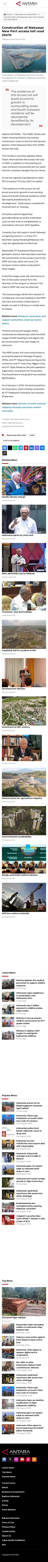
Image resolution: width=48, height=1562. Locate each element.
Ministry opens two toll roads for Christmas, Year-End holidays (19, 610)
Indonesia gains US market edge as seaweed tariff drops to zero (29, 1168)
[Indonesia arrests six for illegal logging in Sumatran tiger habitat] (8, 1107)
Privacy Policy (8, 1527)
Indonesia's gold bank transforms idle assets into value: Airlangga (29, 1193)
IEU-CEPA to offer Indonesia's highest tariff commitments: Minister (28, 1365)
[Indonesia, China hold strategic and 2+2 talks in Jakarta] (8, 1157)
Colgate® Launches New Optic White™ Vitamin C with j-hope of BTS (30, 1218)
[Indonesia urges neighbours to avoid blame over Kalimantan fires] (8, 996)
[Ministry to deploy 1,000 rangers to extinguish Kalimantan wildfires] (8, 1034)
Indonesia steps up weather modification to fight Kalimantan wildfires (30, 1403)
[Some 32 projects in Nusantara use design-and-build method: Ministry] (24, 859)
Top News (7, 1281)
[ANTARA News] (26, 4)
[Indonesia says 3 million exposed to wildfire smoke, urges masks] (8, 1009)
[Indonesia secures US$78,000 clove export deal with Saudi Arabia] (8, 1144)
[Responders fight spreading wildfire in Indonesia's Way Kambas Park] (8, 1328)
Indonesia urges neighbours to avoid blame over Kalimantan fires (30, 995)
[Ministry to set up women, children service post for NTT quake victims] (8, 1022)
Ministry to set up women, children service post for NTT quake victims (30, 1021)
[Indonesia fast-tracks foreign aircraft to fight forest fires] (8, 1182)
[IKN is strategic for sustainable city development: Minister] (24, 672)
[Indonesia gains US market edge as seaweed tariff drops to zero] (8, 1169)
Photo (5, 1505)
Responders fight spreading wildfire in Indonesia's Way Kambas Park (30, 1327)
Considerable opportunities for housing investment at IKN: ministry (22, 725)
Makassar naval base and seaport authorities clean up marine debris (24, 320)
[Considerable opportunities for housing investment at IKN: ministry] (24, 711)
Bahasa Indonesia (10, 1518)
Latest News (8, 973)
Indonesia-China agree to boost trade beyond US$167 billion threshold (30, 1428)
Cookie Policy (8, 1531)
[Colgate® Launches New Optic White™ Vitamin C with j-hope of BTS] (8, 1219)
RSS (4, 1545)
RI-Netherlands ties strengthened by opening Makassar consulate (29, 1206)
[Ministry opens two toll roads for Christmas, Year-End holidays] (24, 596)
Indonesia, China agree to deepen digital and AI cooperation (28, 1352)
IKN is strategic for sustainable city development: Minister (20, 687)
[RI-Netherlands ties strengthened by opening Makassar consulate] (8, 1207)
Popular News (9, 1095)
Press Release (9, 1509)
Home (9, 14)
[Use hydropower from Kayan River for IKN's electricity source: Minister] (24, 557)
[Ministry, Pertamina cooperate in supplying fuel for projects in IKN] (24, 634)
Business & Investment (26, 14)
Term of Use (8, 1522)
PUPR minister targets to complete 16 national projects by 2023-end (21, 533)
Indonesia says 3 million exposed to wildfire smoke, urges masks (29, 1008)
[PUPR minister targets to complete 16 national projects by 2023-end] (24, 519)
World (5, 1487)
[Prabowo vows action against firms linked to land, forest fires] (8, 1341)
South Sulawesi (11, 441)
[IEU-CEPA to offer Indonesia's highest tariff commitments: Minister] (8, 1366)
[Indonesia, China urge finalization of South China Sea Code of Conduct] (8, 1119)
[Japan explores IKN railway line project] (22, 748)
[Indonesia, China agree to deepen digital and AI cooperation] (8, 1353)
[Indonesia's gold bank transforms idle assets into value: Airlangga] (8, 1194)
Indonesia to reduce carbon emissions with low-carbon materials (22, 912)
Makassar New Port (16, 435)
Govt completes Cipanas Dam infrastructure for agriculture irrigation (22, 796)
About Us (6, 1536)
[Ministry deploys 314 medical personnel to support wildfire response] (8, 984)
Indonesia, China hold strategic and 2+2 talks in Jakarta (28, 1156)
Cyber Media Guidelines (13, 1540)
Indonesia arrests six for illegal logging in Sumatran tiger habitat (29, 1105)
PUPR (32, 435)
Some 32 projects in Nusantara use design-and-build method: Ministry (20, 873)
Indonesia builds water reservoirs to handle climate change (21, 495)
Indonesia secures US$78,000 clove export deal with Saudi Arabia (30, 1143)
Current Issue (8, 1483)
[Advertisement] (24, 945)
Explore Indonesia (10, 1496)
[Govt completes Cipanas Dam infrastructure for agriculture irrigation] (24, 782)
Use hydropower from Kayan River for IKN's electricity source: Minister (21, 572)
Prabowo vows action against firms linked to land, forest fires (30, 1340)
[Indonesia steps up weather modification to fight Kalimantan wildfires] (8, 1404)
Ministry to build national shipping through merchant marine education (24, 407)
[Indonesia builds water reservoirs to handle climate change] (24, 480)
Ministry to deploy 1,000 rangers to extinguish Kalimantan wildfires (27, 1033)
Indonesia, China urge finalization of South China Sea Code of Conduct (29, 1118)
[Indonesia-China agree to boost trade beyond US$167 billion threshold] (8, 1429)
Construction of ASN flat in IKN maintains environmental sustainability (23, 835)
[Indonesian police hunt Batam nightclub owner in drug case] (8, 1132)
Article (5, 1501)
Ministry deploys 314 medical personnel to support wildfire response (30, 983)
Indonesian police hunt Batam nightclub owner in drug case (29, 1131)
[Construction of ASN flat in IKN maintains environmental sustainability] (24, 820)
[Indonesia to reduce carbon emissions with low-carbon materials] (24, 897)
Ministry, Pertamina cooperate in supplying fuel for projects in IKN (19, 649)
